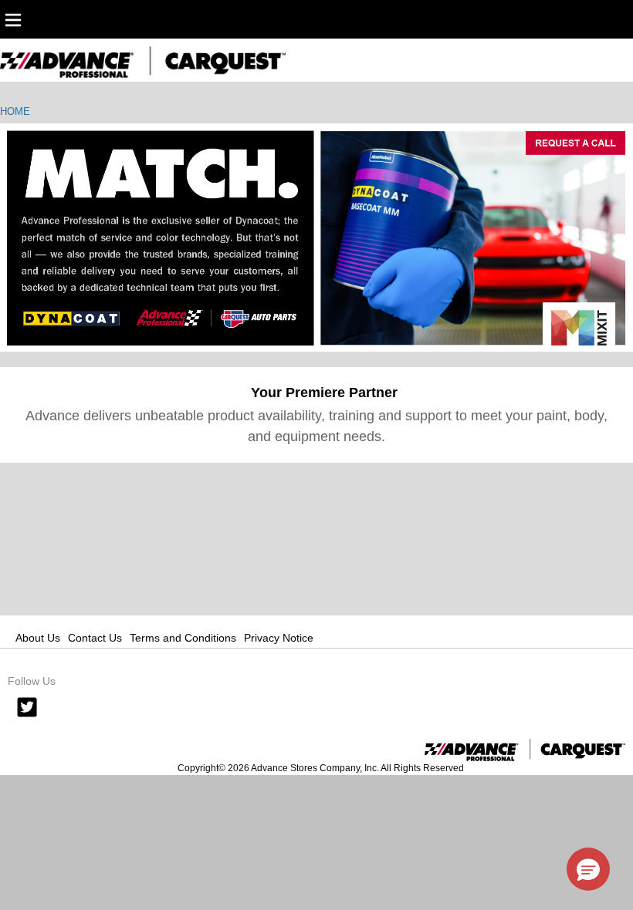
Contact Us (95, 638)
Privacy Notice (278, 638)
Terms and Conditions (183, 638)
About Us (37, 638)
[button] (588, 869)
